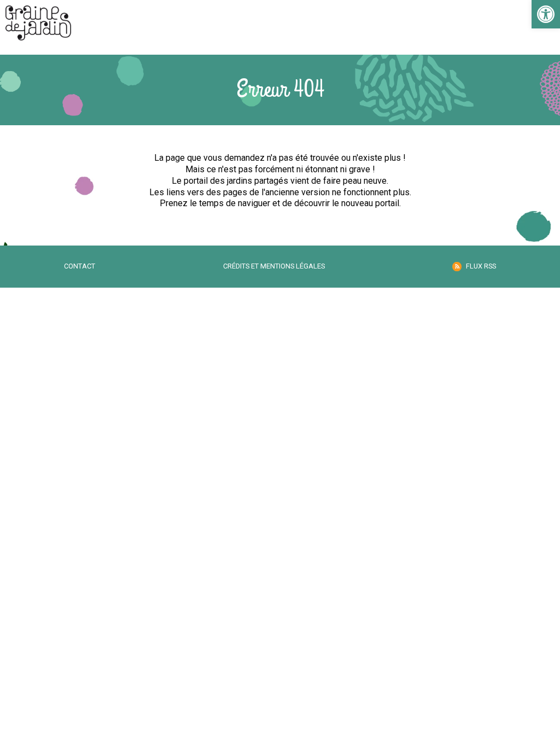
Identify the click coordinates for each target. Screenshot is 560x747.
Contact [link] (79, 266)
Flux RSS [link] (481, 266)
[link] (546, 14)
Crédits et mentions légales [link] (274, 266)
